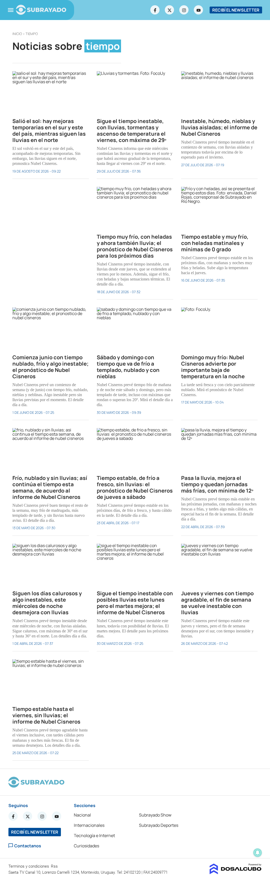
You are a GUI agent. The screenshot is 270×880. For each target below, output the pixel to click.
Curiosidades (86, 846)
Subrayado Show (155, 815)
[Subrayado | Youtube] (198, 10)
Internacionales (89, 825)
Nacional (82, 815)
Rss (55, 866)
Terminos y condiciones (29, 866)
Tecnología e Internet (94, 835)
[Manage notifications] (257, 852)
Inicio (17, 33)
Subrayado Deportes (158, 825)
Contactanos (27, 845)
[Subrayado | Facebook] (155, 10)
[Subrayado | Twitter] (169, 10)
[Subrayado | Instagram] (184, 10)
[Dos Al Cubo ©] (236, 873)
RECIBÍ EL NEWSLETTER (235, 10)
